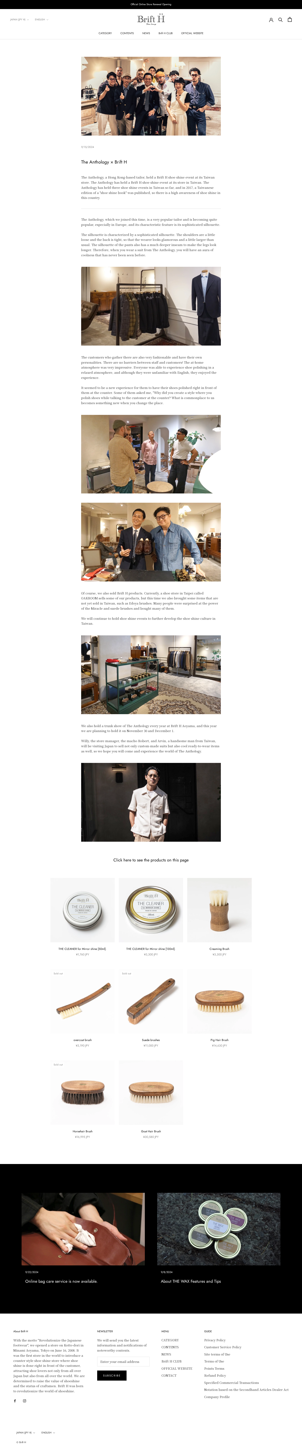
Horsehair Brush (82, 1131)
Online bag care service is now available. (61, 1281)
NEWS (146, 33)
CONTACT (168, 1375)
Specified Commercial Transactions (231, 1382)
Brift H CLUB (166, 33)
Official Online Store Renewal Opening (151, 4)
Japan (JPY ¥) (17, 19)
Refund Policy (215, 1375)
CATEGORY (105, 33)
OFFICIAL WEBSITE (192, 33)
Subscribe (112, 1376)
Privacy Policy (215, 1340)
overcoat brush (83, 1040)
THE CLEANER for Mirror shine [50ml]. (82, 949)
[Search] (280, 19)
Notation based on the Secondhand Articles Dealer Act (246, 1389)
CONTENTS (127, 33)
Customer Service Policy (222, 1347)
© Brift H (21, 1442)
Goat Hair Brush (151, 1131)
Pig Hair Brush (219, 1040)
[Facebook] (14, 1400)
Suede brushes (151, 1040)
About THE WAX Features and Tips (191, 1281)
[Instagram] (24, 1400)
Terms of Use (214, 1361)
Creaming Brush (219, 949)
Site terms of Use (217, 1354)
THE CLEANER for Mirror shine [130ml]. (150, 949)
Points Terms (214, 1368)
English (40, 19)
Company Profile (217, 1397)
